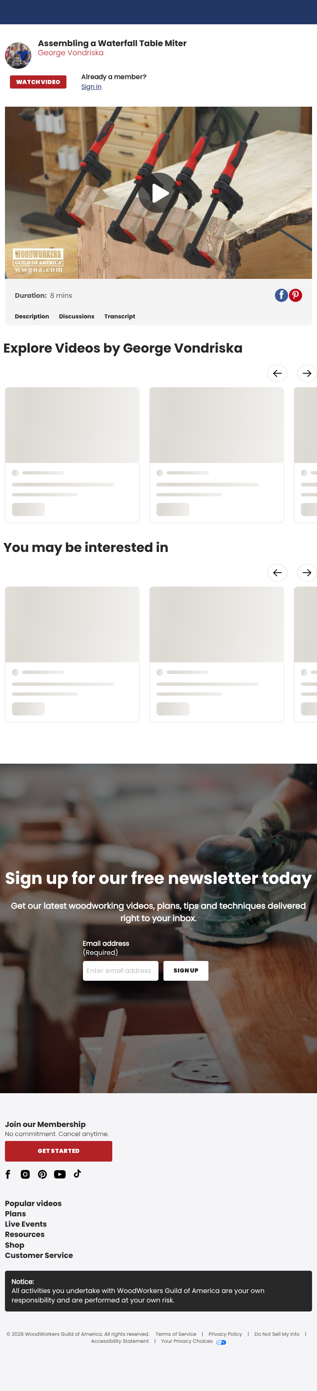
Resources (25, 1235)
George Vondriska (71, 53)
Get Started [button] (59, 1151)
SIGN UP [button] (186, 970)
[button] (114, 82)
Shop (14, 1245)
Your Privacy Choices (187, 1341)
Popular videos (33, 1204)
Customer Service (39, 1256)
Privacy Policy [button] (225, 1334)
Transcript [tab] (119, 316)
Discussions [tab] (77, 316)
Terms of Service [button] (176, 1334)
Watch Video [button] (38, 82)
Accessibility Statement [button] (120, 1341)
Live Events (26, 1224)
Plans (15, 1214)
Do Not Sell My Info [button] (276, 1334)
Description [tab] (32, 316)
